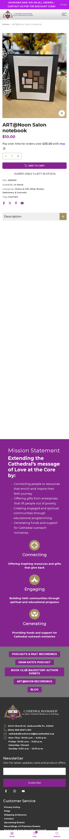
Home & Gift (22, 189)
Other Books (37, 189)
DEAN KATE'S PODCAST (34, 662)
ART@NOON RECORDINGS (34, 681)
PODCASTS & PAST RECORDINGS (34, 654)
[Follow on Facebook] (6, 791)
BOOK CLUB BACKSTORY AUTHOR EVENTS (34, 672)
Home (5, 24)
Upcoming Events (14, 822)
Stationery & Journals (14, 192)
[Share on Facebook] (3, 203)
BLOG (35, 689)
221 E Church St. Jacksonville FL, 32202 (30, 726)
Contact (9, 818)
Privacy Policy (12, 807)
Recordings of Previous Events (22, 826)
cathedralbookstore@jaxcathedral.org (31, 733)
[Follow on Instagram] (14, 791)
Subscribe (34, 782)
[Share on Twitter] (10, 203)
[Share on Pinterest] (16, 203)
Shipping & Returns (15, 814)
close (64, 5)
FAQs (7, 811)
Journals (13, 196)
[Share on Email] (22, 203)
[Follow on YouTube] (23, 791)
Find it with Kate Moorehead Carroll (25, 830)
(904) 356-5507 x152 (19, 730)
